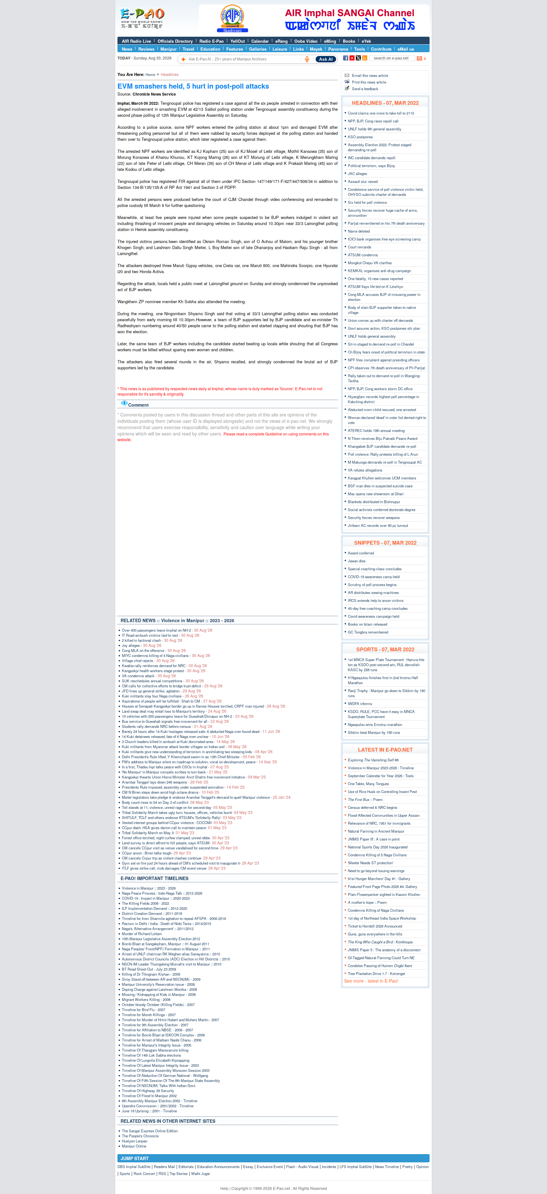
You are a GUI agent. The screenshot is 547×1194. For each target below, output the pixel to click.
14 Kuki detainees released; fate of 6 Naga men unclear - (175, 736)
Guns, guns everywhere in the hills (375, 933)
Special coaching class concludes (375, 568)
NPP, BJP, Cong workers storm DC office (380, 388)
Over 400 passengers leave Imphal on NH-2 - (167, 630)
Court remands (359, 246)
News (127, 49)
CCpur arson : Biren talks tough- (156, 852)
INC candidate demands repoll (371, 157)
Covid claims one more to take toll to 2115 (381, 113)
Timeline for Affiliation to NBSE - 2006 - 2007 (157, 1029)
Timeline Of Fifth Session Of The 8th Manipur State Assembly (171, 1080)
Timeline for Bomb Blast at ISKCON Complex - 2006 (163, 1034)
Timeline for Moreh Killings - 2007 (149, 1014)
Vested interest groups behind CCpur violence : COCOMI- (177, 822)
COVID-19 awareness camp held (373, 576)
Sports (125, 1173)
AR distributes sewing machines (373, 592)
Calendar (260, 41)
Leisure (280, 49)
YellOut (237, 41)
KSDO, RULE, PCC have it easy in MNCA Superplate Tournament (381, 714)
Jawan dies (357, 560)
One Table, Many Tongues (368, 783)
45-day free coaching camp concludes (378, 608)
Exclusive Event (270, 1166)
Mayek (316, 49)
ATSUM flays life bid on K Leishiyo (375, 286)
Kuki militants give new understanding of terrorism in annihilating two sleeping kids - (197, 751)
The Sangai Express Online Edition (150, 1130)
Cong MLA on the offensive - (154, 650)
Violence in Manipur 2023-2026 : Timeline (381, 767)
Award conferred (361, 552)
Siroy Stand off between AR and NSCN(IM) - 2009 (161, 979)
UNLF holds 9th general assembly (374, 128)
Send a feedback (365, 88)
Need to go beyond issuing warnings (376, 870)
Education (210, 49)
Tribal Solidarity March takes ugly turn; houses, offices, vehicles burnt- (187, 812)
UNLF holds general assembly (372, 336)
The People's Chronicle (140, 1135)
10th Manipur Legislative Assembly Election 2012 (161, 938)
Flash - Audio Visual (302, 1166)
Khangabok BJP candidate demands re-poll (382, 446)
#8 (373, 759)
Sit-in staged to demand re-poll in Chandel (381, 344)
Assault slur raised (363, 181)
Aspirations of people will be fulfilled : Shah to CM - (172, 700)
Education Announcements (218, 1166)
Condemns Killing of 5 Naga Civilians (377, 854)
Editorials (186, 1166)
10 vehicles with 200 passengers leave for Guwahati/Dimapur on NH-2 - (188, 716)
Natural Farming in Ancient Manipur (376, 831)
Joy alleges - (141, 645)
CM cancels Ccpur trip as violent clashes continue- (171, 857)
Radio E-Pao (211, 41)
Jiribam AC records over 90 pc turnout (378, 525)
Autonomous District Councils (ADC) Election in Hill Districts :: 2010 (176, 958)
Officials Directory (175, 41)
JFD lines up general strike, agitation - (161, 690)
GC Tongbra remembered (368, 632)
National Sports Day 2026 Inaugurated (377, 846)
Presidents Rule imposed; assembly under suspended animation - (183, 787)
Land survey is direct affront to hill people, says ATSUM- (175, 842)
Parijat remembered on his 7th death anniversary (386, 223)
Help (224, 1188)
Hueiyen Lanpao (134, 1140)
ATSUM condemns (363, 254)
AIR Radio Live (136, 41)
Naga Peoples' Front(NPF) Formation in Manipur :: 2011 (166, 948)
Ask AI (326, 59)
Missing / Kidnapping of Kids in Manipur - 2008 (159, 994)
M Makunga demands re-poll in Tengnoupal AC (385, 462)
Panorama (338, 49)
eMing (330, 41)
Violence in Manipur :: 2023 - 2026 (149, 888)
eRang (281, 41)
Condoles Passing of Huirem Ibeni (380, 965)
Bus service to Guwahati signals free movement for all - (175, 721)
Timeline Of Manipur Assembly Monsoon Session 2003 (166, 1070)
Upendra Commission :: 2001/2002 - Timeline (157, 1105)
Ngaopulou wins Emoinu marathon (375, 724)
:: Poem (365, 799)
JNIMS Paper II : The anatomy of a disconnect (384, 949)
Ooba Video (306, 41)
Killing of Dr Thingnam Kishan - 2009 (151, 974)
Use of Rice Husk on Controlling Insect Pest (382, 791)
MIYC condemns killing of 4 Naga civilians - (166, 655)
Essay (248, 1166)
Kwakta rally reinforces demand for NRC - (164, 665)
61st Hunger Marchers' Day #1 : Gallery (379, 878)
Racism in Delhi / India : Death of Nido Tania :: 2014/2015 (166, 923)
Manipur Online (134, 1145)
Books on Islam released (367, 624)
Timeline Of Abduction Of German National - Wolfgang (165, 1075)
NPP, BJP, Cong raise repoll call (373, 120)
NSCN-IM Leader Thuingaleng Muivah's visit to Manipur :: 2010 (171, 963)
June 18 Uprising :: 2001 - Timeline (149, 1110)
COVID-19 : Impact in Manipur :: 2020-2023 (156, 898)
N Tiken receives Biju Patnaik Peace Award (382, 438)
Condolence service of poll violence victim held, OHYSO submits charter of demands (385, 192)
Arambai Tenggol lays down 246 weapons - (165, 782)
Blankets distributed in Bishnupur (374, 501)
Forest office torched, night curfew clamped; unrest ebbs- (175, 837)
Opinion (422, 1166)
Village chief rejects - (148, 660)
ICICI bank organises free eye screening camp (384, 238)
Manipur (168, 49)
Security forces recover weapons (374, 517)
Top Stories (179, 1173)
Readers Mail (164, 1166)
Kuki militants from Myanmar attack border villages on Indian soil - (184, 746)
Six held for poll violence (367, 202)
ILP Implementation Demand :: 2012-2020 (154, 908)
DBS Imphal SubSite (133, 1166)
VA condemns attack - (149, 675)
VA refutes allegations (365, 469)
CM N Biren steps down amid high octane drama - (170, 792)
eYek (366, 41)
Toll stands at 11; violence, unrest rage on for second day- (177, 807)
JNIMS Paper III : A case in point (373, 838)
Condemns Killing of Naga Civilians (376, 910)
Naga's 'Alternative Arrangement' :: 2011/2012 (157, 928)
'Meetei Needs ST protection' (370, 862)
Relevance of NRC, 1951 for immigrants (379, 823)
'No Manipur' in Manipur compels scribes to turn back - (175, 771)
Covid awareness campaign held (373, 616)
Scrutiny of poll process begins (372, 584)
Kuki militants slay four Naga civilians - (162, 695)
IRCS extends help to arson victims (376, 600)
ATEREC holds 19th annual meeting (376, 430)
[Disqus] (227, 527)
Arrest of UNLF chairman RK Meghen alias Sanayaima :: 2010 (171, 953)
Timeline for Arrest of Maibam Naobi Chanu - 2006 (161, 1039)
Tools (359, 49)
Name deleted (359, 231)
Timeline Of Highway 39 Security (148, 1090)
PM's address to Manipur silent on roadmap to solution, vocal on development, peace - (199, 761)
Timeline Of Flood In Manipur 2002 (149, 1095)
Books (349, 41)
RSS (162, 1173)
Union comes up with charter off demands (380, 320)
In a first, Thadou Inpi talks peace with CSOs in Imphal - (175, 766)
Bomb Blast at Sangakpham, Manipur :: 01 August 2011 (165, 943)
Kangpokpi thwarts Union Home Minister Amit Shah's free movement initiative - (194, 776)
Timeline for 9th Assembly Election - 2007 (155, 1024)
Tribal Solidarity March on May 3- (158, 832)
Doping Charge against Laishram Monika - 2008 (159, 989)
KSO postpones (360, 136)
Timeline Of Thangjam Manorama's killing (155, 1050)
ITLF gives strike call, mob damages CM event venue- (174, 868)
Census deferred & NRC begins (372, 807)
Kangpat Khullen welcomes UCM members (382, 477)
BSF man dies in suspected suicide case (380, 485)
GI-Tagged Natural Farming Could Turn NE (381, 957)
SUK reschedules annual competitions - (163, 680)
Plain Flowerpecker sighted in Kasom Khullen (384, 894)
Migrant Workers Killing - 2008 (146, 999)
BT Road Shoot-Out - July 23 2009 (149, 969)
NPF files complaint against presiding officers (384, 359)
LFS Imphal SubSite (356, 1166)
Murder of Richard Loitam (142, 933)
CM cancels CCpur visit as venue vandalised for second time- (180, 847)
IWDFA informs (360, 703)
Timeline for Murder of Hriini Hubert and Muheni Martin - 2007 (170, 1019)
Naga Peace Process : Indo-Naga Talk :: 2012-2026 (162, 893)
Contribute (381, 49)
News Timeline (387, 1166)
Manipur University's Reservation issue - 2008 (158, 984)
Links (298, 49)
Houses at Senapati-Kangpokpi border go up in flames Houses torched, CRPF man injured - (203, 706)
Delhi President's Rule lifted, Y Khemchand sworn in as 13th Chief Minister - (191, 756)
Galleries (258, 49)
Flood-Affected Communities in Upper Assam (384, 815)
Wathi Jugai (200, 1173)
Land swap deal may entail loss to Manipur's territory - (174, 711)
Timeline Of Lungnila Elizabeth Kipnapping (155, 1060)
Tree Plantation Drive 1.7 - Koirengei (376, 973)
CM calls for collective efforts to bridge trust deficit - (172, 685)
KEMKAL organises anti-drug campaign (379, 270)
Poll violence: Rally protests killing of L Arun (383, 454)
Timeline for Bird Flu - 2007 (143, 1009)
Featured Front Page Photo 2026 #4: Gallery (382, 886)
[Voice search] (307, 59)
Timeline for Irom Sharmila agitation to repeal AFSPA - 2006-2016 (174, 918)
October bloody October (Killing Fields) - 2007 (158, 1004)
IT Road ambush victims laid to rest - (160, 635)
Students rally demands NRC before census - (167, 726)
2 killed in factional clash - (152, 640)
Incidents (329, 1166)
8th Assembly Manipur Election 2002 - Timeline (159, 1100)
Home (150, 74)
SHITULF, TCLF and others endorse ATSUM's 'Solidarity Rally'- (182, 817)
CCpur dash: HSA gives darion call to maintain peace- (174, 827)
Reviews (146, 49)
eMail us (406, 49)
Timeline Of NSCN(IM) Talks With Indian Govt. (159, 1085)
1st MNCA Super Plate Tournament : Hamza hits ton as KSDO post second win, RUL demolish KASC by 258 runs (386, 664)
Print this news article (369, 81)
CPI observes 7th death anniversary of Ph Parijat (386, 367)
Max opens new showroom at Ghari (376, 493)
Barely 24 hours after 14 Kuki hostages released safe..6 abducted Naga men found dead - (201, 731)
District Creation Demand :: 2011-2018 (152, 913)
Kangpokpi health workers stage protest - (163, 670)
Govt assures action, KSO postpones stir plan (384, 328)
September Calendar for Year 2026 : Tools (381, 775)
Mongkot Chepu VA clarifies (370, 262)
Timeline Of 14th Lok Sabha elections (151, 1055)
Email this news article (370, 75)
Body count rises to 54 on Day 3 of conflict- (165, 802)
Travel (188, 49)
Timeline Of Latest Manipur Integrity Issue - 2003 (160, 1065)
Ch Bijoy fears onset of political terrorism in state (386, 351)
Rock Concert (144, 1173)
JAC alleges (357, 173)
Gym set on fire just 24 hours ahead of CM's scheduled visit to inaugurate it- (190, 863)
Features (234, 49)
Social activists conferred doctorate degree (381, 509)
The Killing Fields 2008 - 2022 (145, 903)
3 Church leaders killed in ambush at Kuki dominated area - (178, 741)
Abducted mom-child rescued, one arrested (382, 409)
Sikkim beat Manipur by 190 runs (374, 732)
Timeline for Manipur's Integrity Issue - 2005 (156, 1044)
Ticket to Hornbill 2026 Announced (375, 925)
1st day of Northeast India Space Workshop (382, 918)
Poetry (407, 1166)
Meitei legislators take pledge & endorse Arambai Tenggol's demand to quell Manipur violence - (206, 797)
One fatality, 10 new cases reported (375, 278)
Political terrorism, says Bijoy (371, 165)
